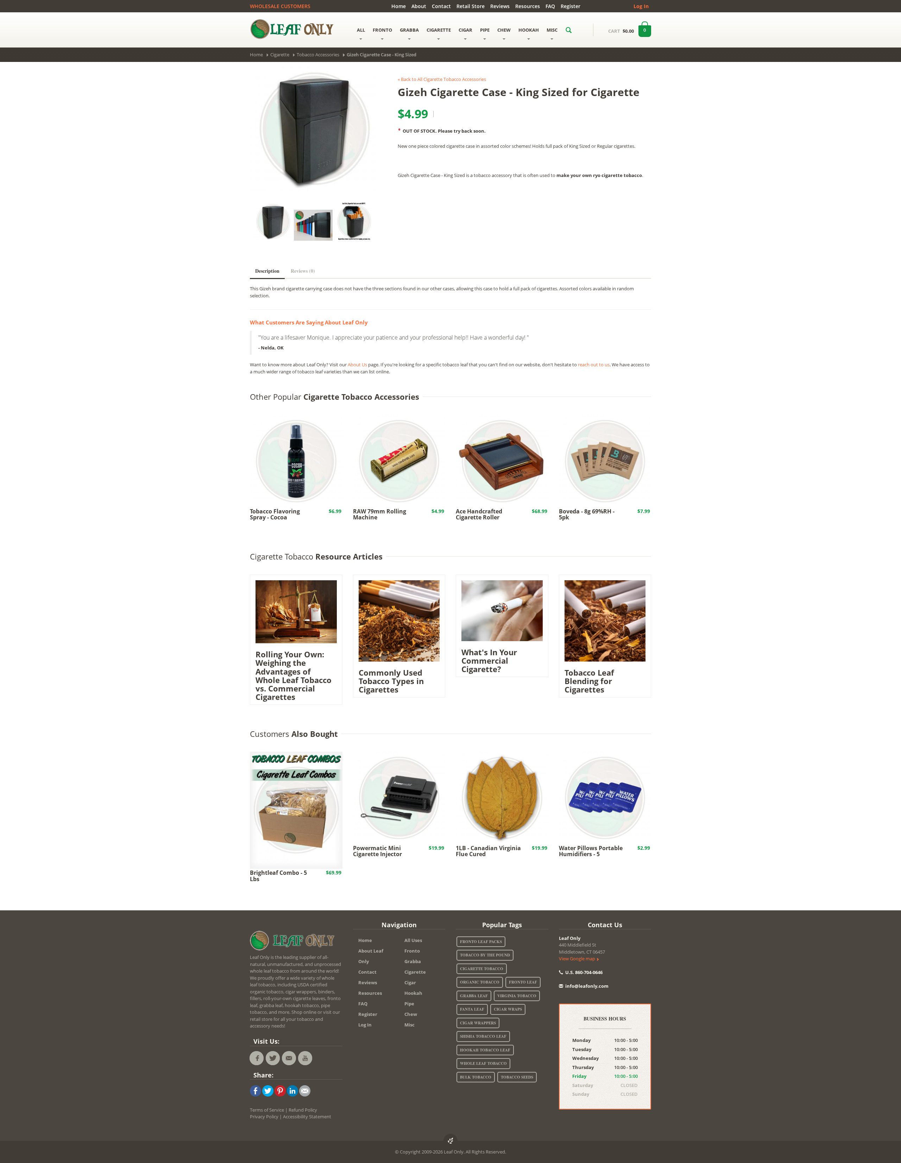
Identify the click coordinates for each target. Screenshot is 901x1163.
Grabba (412, 961)
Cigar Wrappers (478, 1023)
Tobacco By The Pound (485, 955)
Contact (441, 6)
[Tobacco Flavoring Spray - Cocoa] (296, 460)
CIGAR (465, 30)
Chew (410, 1014)
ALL (361, 30)
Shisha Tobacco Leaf (483, 1036)
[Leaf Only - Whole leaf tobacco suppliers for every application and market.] (296, 29)
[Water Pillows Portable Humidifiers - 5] (605, 797)
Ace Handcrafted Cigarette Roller (479, 514)
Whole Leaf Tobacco (483, 1063)
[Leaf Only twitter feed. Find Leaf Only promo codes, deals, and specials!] (272, 1058)
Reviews (500, 6)
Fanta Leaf (472, 1009)
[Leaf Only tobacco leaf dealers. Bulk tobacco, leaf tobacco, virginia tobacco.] (294, 942)
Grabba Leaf (474, 996)
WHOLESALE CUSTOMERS (280, 6)
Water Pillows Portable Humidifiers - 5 (591, 851)
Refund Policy (303, 1110)
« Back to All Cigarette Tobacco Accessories (442, 79)
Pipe (409, 1003)
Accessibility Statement (307, 1116)
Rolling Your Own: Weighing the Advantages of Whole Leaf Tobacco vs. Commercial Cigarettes (294, 675)
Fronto (412, 951)
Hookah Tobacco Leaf (485, 1050)
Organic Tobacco (479, 982)
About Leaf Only (370, 956)
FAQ (550, 6)
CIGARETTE (439, 30)
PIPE (485, 30)
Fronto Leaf (523, 982)
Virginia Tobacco (516, 996)
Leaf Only (569, 938)
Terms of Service (267, 1110)
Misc (409, 1025)
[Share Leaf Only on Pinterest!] (280, 1090)
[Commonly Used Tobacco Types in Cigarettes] (399, 620)
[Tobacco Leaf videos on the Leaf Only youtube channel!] (305, 1058)
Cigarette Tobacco (481, 969)
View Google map (577, 958)
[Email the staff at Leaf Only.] (289, 1058)
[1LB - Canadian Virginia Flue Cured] (502, 797)
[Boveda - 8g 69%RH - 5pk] (605, 460)
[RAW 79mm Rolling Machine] (399, 460)
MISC (552, 30)
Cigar (410, 982)
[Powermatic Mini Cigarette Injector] (399, 797)
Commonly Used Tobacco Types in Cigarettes (391, 681)
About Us (357, 364)
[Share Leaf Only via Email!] (304, 1090)
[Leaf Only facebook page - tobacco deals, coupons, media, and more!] (256, 1058)
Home (398, 6)
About (418, 6)
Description (267, 270)
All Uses (413, 940)
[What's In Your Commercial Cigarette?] (502, 610)
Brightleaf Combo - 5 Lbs (278, 876)
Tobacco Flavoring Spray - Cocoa (275, 514)
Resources (527, 6)
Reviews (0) (303, 270)
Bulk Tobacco (475, 1077)
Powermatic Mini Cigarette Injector (377, 851)
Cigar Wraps (508, 1009)
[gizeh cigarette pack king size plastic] (313, 128)
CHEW (504, 30)
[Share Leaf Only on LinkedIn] (292, 1090)
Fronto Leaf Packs (481, 941)
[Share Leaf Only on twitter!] (267, 1090)
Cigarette (415, 972)
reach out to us (594, 364)
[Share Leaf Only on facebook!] (255, 1090)
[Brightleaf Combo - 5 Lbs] (296, 810)
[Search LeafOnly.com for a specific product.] (568, 30)
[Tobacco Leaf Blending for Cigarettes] (605, 620)
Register (570, 6)
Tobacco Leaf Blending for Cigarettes (589, 681)
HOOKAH (528, 30)
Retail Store (470, 6)
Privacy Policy (264, 1116)
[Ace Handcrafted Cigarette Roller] (502, 460)
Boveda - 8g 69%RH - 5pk (587, 514)
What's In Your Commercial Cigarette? (489, 660)
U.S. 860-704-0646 (583, 972)
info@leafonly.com (587, 986)
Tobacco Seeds (517, 1077)
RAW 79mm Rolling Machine (379, 514)
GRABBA (409, 30)
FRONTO (382, 30)
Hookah (413, 993)
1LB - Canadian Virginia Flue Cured (488, 851)
